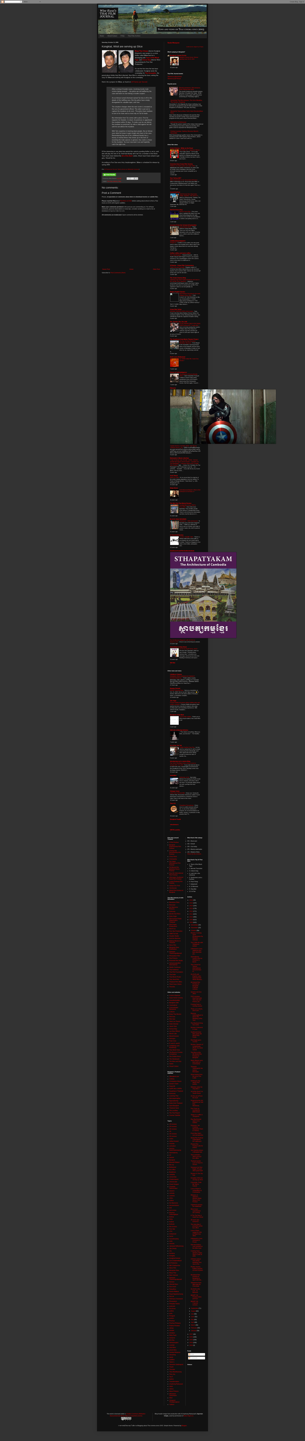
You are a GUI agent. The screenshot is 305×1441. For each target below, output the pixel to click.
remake (171, 1330)
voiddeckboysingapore (178, 241)
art (170, 1155)
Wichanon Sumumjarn (173, 1394)
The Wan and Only (175, 1061)
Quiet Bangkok (174, 1105)
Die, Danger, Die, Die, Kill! (178, 322)
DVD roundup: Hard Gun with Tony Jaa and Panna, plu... (196, 999)
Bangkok (172, 1160)
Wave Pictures (174, 1391)
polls (170, 1313)
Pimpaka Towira (174, 1304)
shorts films (173, 1350)
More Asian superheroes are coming (196, 1210)
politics (171, 1311)
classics (171, 1191)
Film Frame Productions (173, 925)
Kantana (172, 1253)
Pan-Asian (172, 1286)
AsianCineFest (175, 192)
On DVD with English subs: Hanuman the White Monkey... (197, 976)
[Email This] (128, 178)
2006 (191, 1337)
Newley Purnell (175, 688)
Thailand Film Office (175, 982)
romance (172, 1338)
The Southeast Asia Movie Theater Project (184, 339)
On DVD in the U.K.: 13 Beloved (195, 1290)
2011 (191, 914)
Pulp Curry (172, 1041)
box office (172, 1169)
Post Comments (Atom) (118, 273)
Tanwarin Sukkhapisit (176, 1364)
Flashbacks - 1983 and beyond (188, 521)
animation (172, 1146)
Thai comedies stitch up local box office (196, 1156)
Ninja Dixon (174, 488)
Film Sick (172, 1019)
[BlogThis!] (130, 178)
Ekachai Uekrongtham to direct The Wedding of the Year (197, 1017)
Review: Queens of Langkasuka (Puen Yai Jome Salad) (197, 1047)
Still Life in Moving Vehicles (179, 730)
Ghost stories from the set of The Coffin (196, 1076)
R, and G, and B (174, 1043)
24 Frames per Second (139, 82)
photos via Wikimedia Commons (130, 169)
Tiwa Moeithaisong (175, 1372)
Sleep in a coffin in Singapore (197, 1115)
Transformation (174, 1381)
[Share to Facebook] (134, 178)
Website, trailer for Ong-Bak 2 (196, 1088)
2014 (191, 906)
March (193, 1325)
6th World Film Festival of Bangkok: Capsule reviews (195, 985)
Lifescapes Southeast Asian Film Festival (176, 878)
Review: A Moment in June (197, 1028)
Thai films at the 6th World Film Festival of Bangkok (196, 1055)
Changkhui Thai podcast (186, 805)
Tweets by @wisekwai (175, 76)
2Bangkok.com (174, 1076)
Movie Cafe (173, 1033)
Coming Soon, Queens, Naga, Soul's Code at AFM (196, 1253)
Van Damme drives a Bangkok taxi (197, 1151)
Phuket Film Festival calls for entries (197, 1145)
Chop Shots (173, 856)
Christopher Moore (175, 1081)
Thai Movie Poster (175, 977)
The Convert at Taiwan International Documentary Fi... (196, 968)
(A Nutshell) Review (176, 535)
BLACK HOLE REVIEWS (178, 519)
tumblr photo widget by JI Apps (194, 46)
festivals (172, 1224)
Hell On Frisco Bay (176, 210)
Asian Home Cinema (176, 998)
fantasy (171, 1217)
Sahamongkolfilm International (175, 964)
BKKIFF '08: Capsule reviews (194, 1303)
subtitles (172, 1359)
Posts (192, 1354)
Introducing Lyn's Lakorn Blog (180, 761)
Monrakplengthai (174, 1098)
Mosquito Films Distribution (174, 948)
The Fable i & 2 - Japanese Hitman (189, 150)
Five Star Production (175, 931)
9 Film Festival (174, 842)
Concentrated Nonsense (173, 1008)
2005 (191, 1340)
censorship (172, 1177)
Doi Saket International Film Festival (174, 863)
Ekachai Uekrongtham (173, 1213)
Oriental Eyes (173, 1284)
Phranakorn (173, 1301)
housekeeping (174, 1239)
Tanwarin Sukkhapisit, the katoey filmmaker (197, 1069)
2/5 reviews (173, 1126)
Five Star (109, 181)
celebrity (172, 1174)
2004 (191, 1342)
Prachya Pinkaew (175, 1323)
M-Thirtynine (173, 1263)
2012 (191, 911)
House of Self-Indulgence (178, 372)
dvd (170, 1208)
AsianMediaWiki (174, 1000)
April (192, 1322)
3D (170, 1131)
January (194, 1330)
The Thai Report (174, 1113)
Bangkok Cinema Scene (178, 55)
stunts (171, 1357)
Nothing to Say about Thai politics (195, 1082)
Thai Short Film (174, 979)
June (193, 1317)
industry (115, 181)
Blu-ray (171, 1165)
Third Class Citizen (175, 984)
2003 (191, 1345)
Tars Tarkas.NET (175, 178)
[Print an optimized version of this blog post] (109, 175)
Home (102, 36)
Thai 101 (173, 803)
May (192, 1319)
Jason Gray (173, 1026)
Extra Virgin (173, 916)
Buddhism (172, 1172)
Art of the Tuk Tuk (176, 745)
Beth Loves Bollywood (177, 357)
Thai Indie (172, 974)
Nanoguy (172, 1038)
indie (171, 1241)
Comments (193, 1358)
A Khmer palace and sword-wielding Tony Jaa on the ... (196, 1261)
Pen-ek (171, 1296)
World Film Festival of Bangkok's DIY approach (197, 1139)
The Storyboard (174, 1059)
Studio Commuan (175, 967)
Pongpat (172, 1316)
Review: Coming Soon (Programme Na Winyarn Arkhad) (197, 936)
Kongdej (172, 1256)
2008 (191, 922)
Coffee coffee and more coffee (180, 253)
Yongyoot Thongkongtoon (174, 1401)
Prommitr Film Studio (176, 960)
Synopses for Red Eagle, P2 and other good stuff (197, 1169)
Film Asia (172, 1016)
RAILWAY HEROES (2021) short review (181, 311)
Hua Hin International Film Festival (176, 874)
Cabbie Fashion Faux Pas (187, 747)
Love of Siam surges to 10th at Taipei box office (196, 1233)
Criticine (172, 1012)
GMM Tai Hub (173, 933)
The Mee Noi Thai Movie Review (180, 503)
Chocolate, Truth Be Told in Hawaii (196, 1184)
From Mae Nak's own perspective (197, 1134)
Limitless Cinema (176, 674)
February (194, 1328)
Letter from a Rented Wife (177, 793)
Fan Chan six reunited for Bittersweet (195, 1110)
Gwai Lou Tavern (174, 1021)
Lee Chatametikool (175, 1260)
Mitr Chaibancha (174, 1265)
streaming (172, 1355)
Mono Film (172, 945)
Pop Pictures (173, 958)
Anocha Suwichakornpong (175, 1149)
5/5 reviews (173, 1136)
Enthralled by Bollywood (178, 122)
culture (171, 1200)
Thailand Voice (174, 1108)
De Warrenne (173, 1203)
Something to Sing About (178, 647)
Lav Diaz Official (174, 1031)
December (194, 925)
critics (171, 1198)
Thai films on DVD (126, 201)
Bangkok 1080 (174, 1003)
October (194, 930)
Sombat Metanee (174, 1352)
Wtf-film (172, 663)
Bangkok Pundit (175, 819)
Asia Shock (174, 475)
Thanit (171, 1367)
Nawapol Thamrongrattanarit (175, 952)
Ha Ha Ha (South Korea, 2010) (188, 648)
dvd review (172, 1210)
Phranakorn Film (174, 956)
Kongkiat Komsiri (174, 1258)
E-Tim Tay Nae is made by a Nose (197, 1216)
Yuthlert (171, 1404)
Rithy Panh (172, 1335)
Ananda (171, 1143)
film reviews (173, 1226)
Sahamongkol (173, 1342)
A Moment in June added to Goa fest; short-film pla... (196, 951)
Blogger (184, 1425)
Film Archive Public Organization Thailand (175, 920)
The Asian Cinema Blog (178, 278)
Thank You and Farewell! (177, 267)
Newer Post (106, 269)
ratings (171, 1328)
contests (172, 1196)
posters (171, 1318)
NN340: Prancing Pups (177, 690)
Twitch (119, 169)
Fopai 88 (172, 1086)
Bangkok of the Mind (177, 715)
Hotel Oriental (173, 1024)
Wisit (119, 181)
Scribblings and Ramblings (174, 1046)
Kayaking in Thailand (176, 1091)
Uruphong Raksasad (176, 1384)
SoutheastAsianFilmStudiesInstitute (182, 551)
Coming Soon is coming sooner (196, 1005)
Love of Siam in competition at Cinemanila (196, 1190)
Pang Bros (172, 1289)
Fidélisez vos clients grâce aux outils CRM (182, 166)
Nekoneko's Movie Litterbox (179, 458)
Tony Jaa (172, 1374)
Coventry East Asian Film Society (181, 164)
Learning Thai (173, 1096)
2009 (191, 920)
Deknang (172, 911)
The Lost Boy (173, 1110)
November (194, 927)
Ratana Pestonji (174, 1325)
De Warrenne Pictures (173, 908)
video (171, 1386)
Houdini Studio (174, 936)
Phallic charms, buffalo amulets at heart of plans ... (197, 1269)
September (195, 1308)
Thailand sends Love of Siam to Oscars (197, 1162)
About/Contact (112, 36)
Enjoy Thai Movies (175, 1014)
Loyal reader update (185, 716)
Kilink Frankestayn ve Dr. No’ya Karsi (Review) (184, 180)
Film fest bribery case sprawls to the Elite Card (197, 1246)
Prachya (172, 1321)
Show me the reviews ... (195, 854)
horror (171, 1236)
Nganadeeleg (173, 1101)
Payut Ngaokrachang (176, 1294)
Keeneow (172, 1093)
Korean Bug (173, 1029)
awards (171, 1157)
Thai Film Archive (134, 36)
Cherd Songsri (174, 1184)
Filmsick (173, 388)
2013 (191, 908)
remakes (172, 1333)
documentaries (174, 1205)
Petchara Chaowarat (176, 1299)
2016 (191, 900)
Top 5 (171, 1377)
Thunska (172, 987)
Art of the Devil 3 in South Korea (197, 1092)
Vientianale (173, 888)
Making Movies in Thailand (175, 941)
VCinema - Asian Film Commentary (182, 265)
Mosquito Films (174, 1270)
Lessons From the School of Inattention (183, 225)
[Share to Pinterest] (137, 178)
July (192, 1314)
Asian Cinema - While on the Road (181, 148)
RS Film (171, 1340)
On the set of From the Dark (197, 1096)
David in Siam (173, 1084)
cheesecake (173, 1182)
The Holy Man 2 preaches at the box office (197, 1226)
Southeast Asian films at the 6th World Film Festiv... (196, 1034)
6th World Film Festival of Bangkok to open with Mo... (196, 1277)
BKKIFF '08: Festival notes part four (196, 1297)
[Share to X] (132, 178)
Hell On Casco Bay (185, 211)
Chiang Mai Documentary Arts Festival (175, 852)
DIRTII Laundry (175, 830)
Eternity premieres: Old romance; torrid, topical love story (189, 88)
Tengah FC (173, 242)
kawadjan (173, 775)
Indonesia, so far (184, 777)
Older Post (156, 269)
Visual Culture (173, 1066)
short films (172, 1347)
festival (171, 1222)
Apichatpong (173, 1152)
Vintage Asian (174, 791)
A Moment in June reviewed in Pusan (196, 1240)
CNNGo (171, 1079)
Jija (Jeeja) (172, 1248)
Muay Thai (172, 1273)
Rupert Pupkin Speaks (177, 292)
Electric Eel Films (174, 914)
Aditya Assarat (173, 1141)
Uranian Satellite (174, 1115)
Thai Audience (174, 969)
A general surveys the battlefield (196, 1205)
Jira (170, 1251)
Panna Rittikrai (174, 1291)
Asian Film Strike (176, 309)
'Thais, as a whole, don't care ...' (197, 1009)
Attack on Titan (174, 477)
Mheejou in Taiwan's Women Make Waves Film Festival (196, 1198)
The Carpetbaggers (176, 255)
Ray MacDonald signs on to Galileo (196, 1121)
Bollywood (172, 1167)
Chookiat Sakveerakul (173, 1187)
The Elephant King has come (197, 1024)
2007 (191, 1334)
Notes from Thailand (175, 1103)
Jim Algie (173, 701)
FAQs (122, 36)
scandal (171, 1345)
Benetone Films (174, 902)
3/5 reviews (173, 1129)
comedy (171, 1193)
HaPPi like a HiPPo (175, 1088)
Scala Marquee (173, 43)
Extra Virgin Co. (189, 1416)
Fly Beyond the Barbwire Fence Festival (174, 869)
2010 (191, 917)
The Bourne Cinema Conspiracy (175, 1053)
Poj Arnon (172, 1308)
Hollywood (172, 1234)
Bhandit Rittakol (174, 1162)
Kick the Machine (174, 938)
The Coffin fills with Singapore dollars (197, 944)
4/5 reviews (173, 1134)
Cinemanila (173, 859)
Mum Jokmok (173, 1275)
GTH (170, 1231)
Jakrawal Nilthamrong (176, 1246)
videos (171, 1389)
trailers (171, 1379)
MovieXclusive (174, 1036)
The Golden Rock (175, 1056)
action (171, 1139)
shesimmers (174, 824)
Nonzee (171, 1282)
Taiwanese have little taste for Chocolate (196, 1284)
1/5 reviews (173, 1124)
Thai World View (174, 1050)
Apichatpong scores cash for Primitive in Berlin (196, 959)
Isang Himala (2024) (185, 227)
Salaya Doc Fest (174, 886)
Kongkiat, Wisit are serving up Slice (197, 1178)
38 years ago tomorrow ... (195, 1220)
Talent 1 (171, 1362)
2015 (191, 903)
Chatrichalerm (173, 1179)
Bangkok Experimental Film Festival (175, 846)
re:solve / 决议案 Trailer (186, 537)
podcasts (172, 1306)
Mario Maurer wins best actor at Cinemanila (197, 1062)
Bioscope (172, 905)
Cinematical (173, 1005)
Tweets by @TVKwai (174, 78)
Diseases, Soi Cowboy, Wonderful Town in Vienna (197, 1128)
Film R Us (172, 929)
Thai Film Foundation (176, 972)
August (193, 1311)
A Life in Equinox (174, 995)
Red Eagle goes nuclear (196, 1041)
